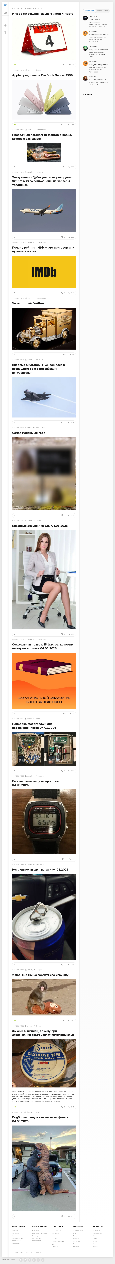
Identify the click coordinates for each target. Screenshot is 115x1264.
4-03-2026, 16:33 (18, 776)
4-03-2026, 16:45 (18, 360)
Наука (38, 1026)
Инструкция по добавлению (17, 1239)
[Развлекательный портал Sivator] (5, 5)
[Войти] (5, 12)
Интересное (41, 130)
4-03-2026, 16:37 (18, 639)
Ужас (95, 1244)
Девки (38, 520)
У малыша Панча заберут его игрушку (40, 975)
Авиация (39, 360)
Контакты (15, 1233)
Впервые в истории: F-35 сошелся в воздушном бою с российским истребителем (38, 369)
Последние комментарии (37, 1237)
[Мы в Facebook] (29, 1260)
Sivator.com (24, 1252)
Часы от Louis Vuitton (28, 303)
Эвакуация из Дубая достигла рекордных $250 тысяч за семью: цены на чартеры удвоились (42, 181)
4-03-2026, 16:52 (18, 242)
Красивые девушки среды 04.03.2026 (40, 526)
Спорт (95, 1236)
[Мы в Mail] (42, 1260)
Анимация (56, 1236)
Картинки (40, 864)
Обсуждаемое (102, 10)
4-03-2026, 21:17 (17, 8)
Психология (97, 1233)
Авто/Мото (56, 1230)
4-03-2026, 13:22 (18, 1026)
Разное (95, 1246)
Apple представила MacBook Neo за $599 (42, 75)
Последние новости (39, 1233)
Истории (76, 1238)
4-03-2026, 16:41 (18, 428)
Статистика (16, 1243)
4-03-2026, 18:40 (18, 70)
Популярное (89, 10)
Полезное (96, 1230)
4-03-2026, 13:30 (18, 970)
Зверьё (39, 970)
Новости (38, 8)
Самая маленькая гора (28, 433)
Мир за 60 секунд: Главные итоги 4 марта (42, 14)
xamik (29, 8)
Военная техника (58, 1241)
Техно (38, 70)
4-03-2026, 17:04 (18, 130)
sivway (30, 970)
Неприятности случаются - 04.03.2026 (40, 870)
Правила (15, 1236)
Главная (15, 1230)
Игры (75, 1233)
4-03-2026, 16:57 (18, 172)
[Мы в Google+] (34, 1260)
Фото (38, 719)
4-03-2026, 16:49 (18, 298)
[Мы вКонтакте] (21, 1260)
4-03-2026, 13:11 (17, 1112)
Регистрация (37, 1240)
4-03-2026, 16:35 (18, 719)
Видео (54, 1238)
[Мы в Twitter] (25, 1260)
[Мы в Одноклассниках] (38, 1260)
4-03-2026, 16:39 (18, 520)
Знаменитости (78, 1230)
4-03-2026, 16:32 (18, 864)
